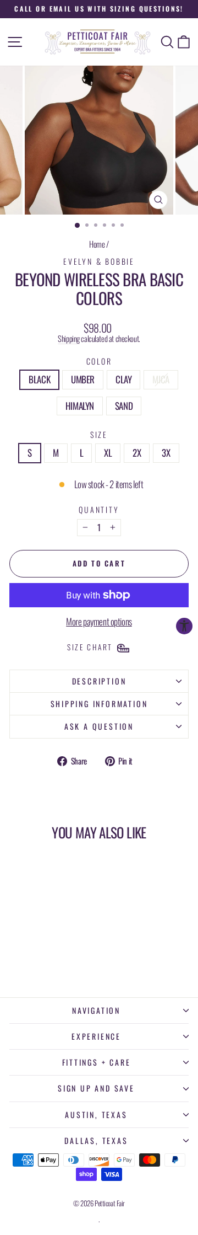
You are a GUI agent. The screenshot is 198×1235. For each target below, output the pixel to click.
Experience (96, 1036)
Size (99, 434)
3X (166, 452)
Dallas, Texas (96, 1140)
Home (97, 244)
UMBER (83, 379)
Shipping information (99, 703)
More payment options (99, 622)
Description (99, 681)
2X (137, 452)
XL (108, 452)
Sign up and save (96, 1088)
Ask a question (99, 726)
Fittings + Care (96, 1062)
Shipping (69, 338)
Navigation (96, 1010)
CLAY (123, 379)
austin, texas (96, 1114)
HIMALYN (79, 406)
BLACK (39, 379)
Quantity (99, 509)
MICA (160, 379)
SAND (124, 406)
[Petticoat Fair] (99, 42)
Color (99, 361)
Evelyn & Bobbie (99, 261)
